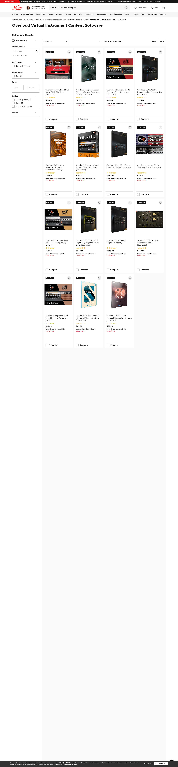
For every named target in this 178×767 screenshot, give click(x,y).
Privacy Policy (64, 762)
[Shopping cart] (163, 7)
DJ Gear (59, 14)
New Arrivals (152, 14)
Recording (78, 14)
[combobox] (55, 41)
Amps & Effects (27, 14)
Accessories (102, 14)
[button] (36, 7)
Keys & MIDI (40, 14)
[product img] (58, 68)
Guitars (15, 14)
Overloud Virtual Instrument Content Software (107, 20)
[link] (58, 92)
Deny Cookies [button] (148, 764)
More (127, 14)
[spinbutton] (17, 88)
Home (14, 20)
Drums (50, 14)
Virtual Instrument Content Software (74, 20)
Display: (154, 41)
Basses (68, 14)
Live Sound (89, 14)
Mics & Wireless (116, 14)
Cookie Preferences (70, 764)
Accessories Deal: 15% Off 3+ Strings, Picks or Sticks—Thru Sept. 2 (140, 1)
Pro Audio (21, 20)
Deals (136, 14)
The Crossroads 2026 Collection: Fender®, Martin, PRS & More (92, 1)
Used (143, 14)
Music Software (32, 20)
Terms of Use (59, 764)
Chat (32, 8)
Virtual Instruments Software (49, 20)
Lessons (162, 14)
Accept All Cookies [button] (161, 764)
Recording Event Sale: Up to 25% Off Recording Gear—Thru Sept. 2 (43, 1)
